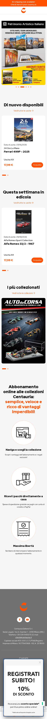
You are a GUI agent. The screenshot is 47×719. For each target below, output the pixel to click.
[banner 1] (16, 87)
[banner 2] (18, 87)
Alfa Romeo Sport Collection (18, 240)
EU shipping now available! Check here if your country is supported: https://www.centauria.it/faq (23, 3)
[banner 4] (26, 87)
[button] (4, 175)
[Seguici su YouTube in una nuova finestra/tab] (27, 619)
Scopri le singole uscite (23, 358)
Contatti (23, 658)
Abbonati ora (23, 351)
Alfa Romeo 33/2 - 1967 (19, 243)
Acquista (37, 164)
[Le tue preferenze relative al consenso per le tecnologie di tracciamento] (42, 703)
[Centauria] (23, 10)
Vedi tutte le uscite (23, 110)
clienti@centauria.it (23, 637)
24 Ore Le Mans (11, 148)
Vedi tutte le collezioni (22, 293)
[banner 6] (31, 87)
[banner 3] (23, 52)
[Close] (40, 662)
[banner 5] (28, 87)
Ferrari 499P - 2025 (17, 151)
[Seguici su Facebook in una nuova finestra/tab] (19, 619)
